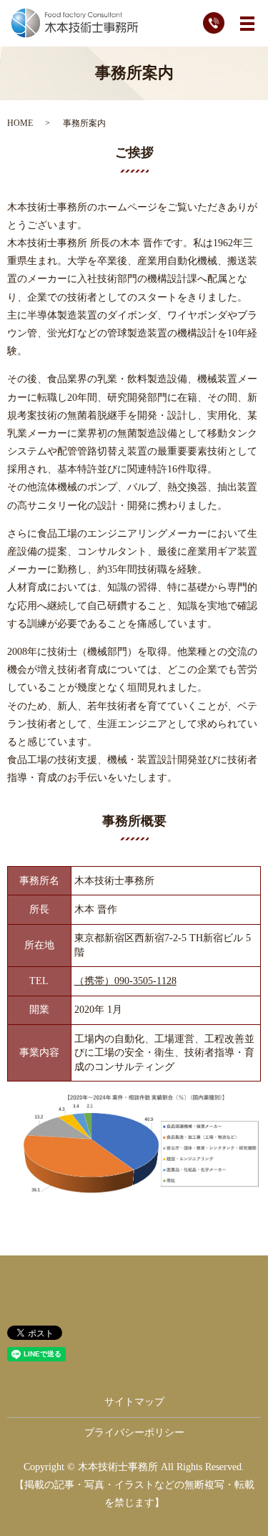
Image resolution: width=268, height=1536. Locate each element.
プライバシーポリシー (134, 1432)
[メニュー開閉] (247, 23)
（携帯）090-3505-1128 (125, 981)
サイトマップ (134, 1401)
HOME (20, 123)
